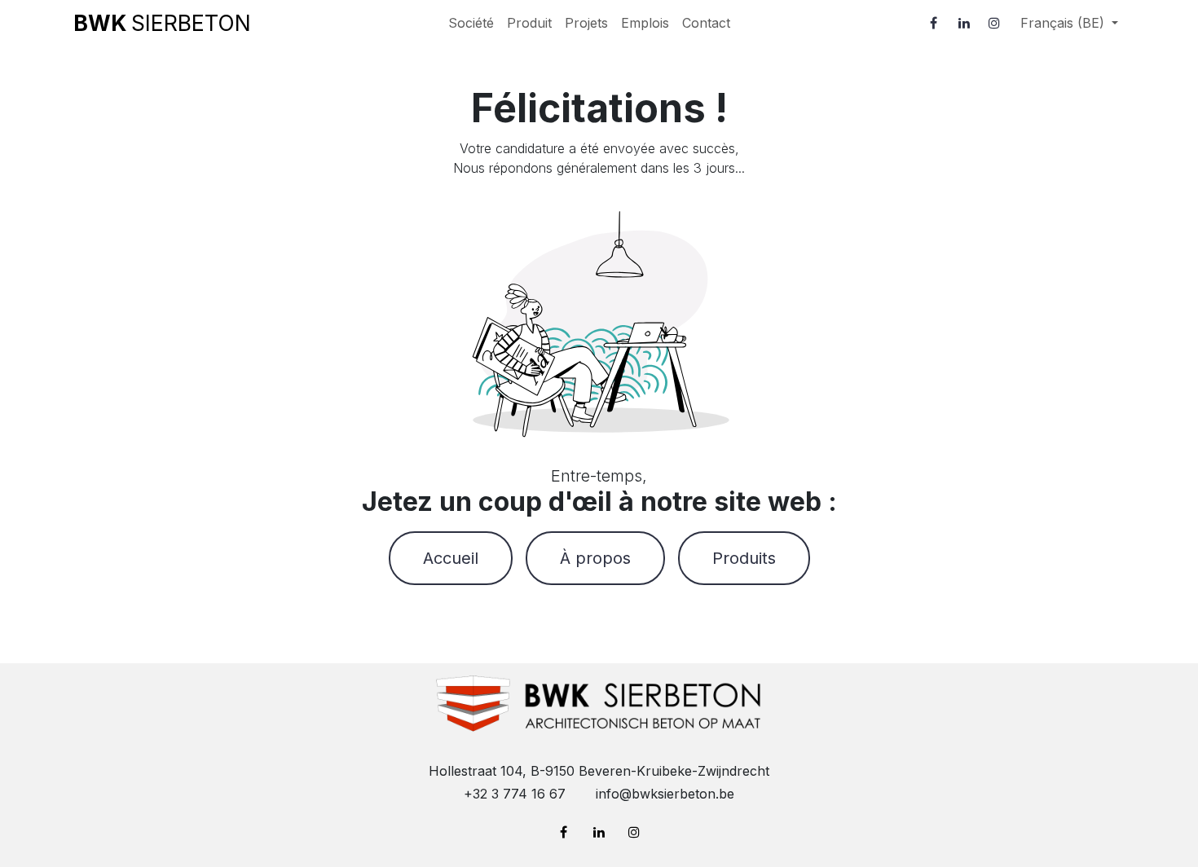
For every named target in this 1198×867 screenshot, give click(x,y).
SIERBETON (162, 23)
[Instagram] (994, 23)
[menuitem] (471, 23)
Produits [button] (744, 558)
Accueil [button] (450, 558)
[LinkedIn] (964, 23)
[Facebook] (934, 23)
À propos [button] (595, 558)
